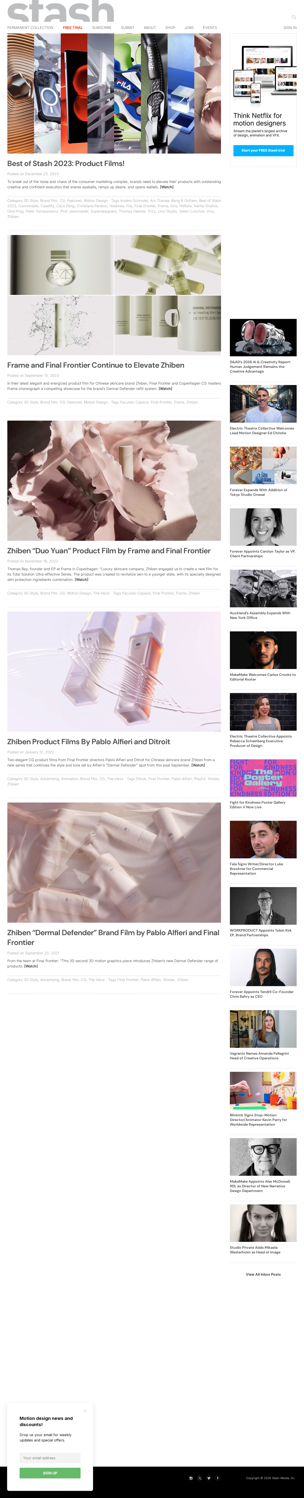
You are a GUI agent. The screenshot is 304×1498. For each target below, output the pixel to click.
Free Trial (73, 27)
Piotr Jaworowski (74, 211)
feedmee (116, 206)
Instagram (190, 1478)
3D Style (31, 200)
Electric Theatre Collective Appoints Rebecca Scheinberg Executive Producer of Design (261, 741)
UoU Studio (167, 211)
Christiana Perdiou (92, 206)
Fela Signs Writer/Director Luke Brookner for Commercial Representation (256, 869)
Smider (213, 778)
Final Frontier (145, 206)
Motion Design (96, 200)
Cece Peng (65, 206)
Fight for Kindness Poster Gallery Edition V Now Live (257, 804)
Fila (129, 206)
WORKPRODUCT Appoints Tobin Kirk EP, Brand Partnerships (261, 932)
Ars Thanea (159, 200)
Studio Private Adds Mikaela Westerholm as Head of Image (255, 1250)
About (150, 27)
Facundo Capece (134, 402)
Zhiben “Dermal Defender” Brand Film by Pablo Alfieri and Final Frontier (113, 937)
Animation (69, 778)
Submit (127, 27)
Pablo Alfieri (182, 778)
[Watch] (167, 187)
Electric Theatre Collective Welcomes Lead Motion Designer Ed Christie (262, 430)
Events (210, 27)
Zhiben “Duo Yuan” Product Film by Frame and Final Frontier (109, 551)
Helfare (185, 206)
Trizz (152, 211)
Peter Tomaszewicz (42, 211)
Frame (163, 206)
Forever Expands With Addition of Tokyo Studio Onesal (258, 492)
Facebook (217, 1478)
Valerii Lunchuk (191, 211)
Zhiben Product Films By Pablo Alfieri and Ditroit (88, 742)
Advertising (49, 778)
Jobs (189, 27)
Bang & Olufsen (184, 200)
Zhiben (13, 216)
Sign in (290, 27)
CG (62, 200)
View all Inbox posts (263, 1274)
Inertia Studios (205, 206)
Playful (199, 778)
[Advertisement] (114, 1029)
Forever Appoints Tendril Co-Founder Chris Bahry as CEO (262, 994)
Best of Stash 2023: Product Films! (65, 163)
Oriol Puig (15, 211)
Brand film (48, 200)
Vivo (210, 211)
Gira (173, 206)
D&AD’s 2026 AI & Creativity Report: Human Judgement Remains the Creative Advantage (260, 367)
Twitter (199, 1478)
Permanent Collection (30, 27)
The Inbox (101, 593)
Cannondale (28, 206)
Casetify (47, 206)
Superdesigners (104, 211)
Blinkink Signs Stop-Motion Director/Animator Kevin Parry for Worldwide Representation (258, 1120)
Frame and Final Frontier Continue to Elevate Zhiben (95, 365)
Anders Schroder (134, 200)
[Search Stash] (293, 16)
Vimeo (208, 1478)
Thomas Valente (132, 211)
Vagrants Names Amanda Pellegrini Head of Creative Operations (259, 1055)
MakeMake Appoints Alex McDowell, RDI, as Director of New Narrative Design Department (260, 1186)
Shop (170, 27)
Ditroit (141, 778)
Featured (74, 200)
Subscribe (102, 27)
